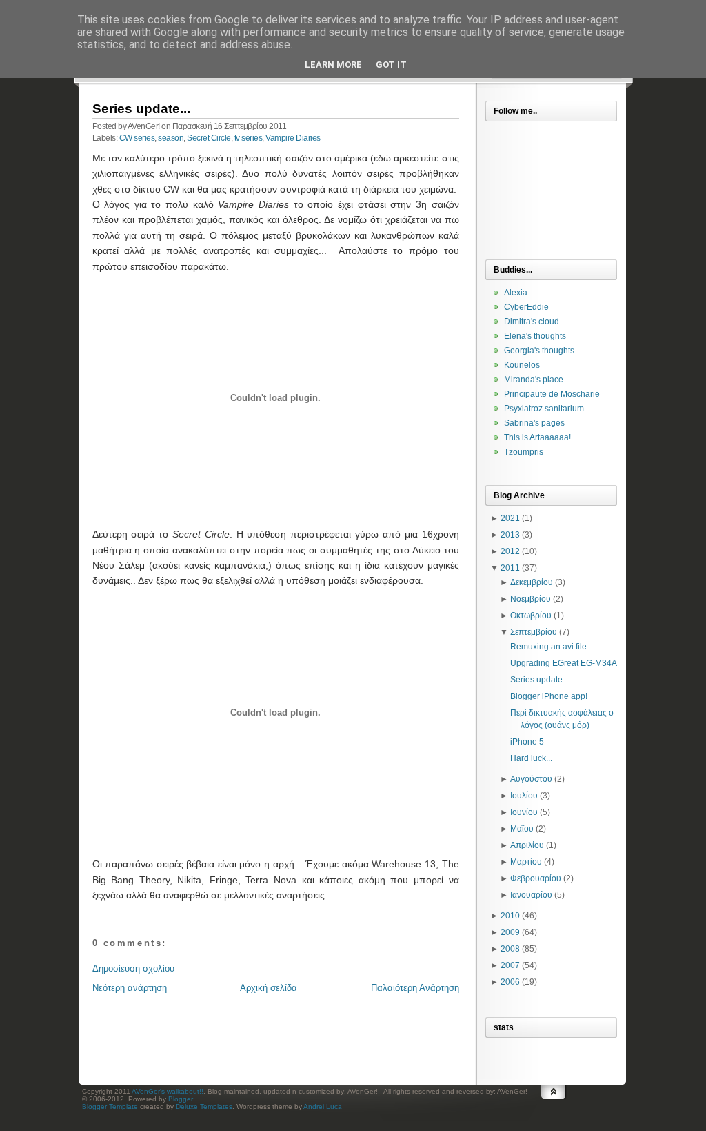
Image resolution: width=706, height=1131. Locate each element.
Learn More (333, 64)
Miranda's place (533, 379)
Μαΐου (522, 829)
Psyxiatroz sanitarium (544, 408)
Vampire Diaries (293, 138)
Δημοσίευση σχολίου (133, 968)
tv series (248, 138)
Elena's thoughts (535, 336)
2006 (510, 982)
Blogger (180, 1099)
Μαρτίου (526, 862)
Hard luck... (531, 758)
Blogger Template (110, 1106)
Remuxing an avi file (548, 646)
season (170, 138)
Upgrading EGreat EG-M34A (563, 663)
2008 (510, 949)
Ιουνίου (524, 812)
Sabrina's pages (534, 423)
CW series (137, 138)
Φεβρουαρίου (535, 878)
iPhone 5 (527, 742)
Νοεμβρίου (530, 599)
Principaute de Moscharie (552, 394)
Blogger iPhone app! (548, 696)
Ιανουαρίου (531, 895)
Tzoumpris (523, 452)
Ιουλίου (524, 795)
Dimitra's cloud (531, 321)
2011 (510, 568)
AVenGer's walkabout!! (167, 1091)
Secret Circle (209, 138)
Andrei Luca (322, 1106)
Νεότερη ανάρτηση (129, 988)
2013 (510, 535)
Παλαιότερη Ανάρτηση (415, 988)
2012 (510, 551)
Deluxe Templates (204, 1106)
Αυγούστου (531, 779)
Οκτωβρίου (531, 615)
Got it (391, 64)
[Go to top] (553, 1105)
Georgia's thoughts (539, 350)
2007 (510, 965)
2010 (510, 916)
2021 (510, 518)
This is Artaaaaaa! (537, 437)
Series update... (141, 108)
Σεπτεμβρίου (533, 632)
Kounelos (522, 365)
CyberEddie (526, 307)
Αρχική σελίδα (268, 988)
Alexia (515, 292)
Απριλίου (527, 845)
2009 (510, 932)
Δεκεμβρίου (531, 582)
